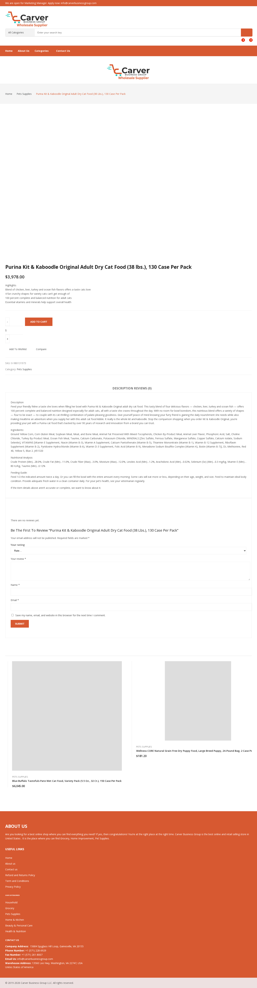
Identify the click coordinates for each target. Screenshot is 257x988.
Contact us (11, 869)
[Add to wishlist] (121, 673)
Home (8, 857)
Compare (41, 349)
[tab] (122, 388)
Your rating (18, 544)
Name (15, 585)
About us (10, 863)
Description (122, 388)
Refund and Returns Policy (20, 875)
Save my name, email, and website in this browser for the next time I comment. (60, 615)
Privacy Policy (13, 886)
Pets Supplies (24, 369)
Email (15, 600)
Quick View (121, 665)
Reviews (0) (143, 388)
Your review (18, 558)
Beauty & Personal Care (19, 925)
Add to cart (38, 321)
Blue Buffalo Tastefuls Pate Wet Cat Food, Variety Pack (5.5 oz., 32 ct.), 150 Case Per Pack (67, 781)
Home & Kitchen (14, 919)
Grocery (9, 908)
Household (11, 902)
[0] (240, 39)
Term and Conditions (17, 881)
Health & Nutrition (15, 931)
